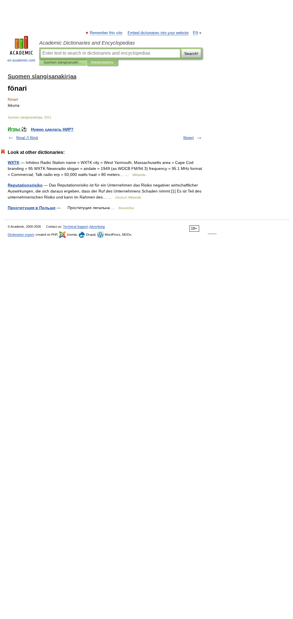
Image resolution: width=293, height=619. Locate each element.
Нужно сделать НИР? (52, 129)
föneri (188, 137)
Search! (191, 53)
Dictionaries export (21, 234)
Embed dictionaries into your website (158, 33)
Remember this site (106, 33)
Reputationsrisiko (25, 185)
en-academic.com (21, 60)
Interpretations (102, 62)
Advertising (97, 226)
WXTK (13, 162)
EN (195, 33)
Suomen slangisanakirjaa (62, 62)
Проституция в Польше (32, 207)
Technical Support (75, 226)
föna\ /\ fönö (27, 137)
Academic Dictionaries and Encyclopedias (87, 43)
